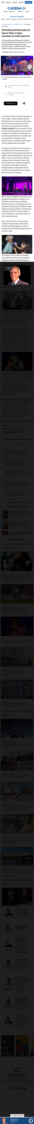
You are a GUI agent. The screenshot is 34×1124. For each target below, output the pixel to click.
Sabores (20, 19)
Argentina (11, 11)
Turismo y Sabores (17, 16)
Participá (28, 2)
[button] (29, 66)
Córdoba (20, 11)
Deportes (8, 2)
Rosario (27, 11)
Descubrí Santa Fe (28, 19)
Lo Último (5, 11)
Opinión (21, 2)
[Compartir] (24, 103)
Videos (3, 19)
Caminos (15, 2)
